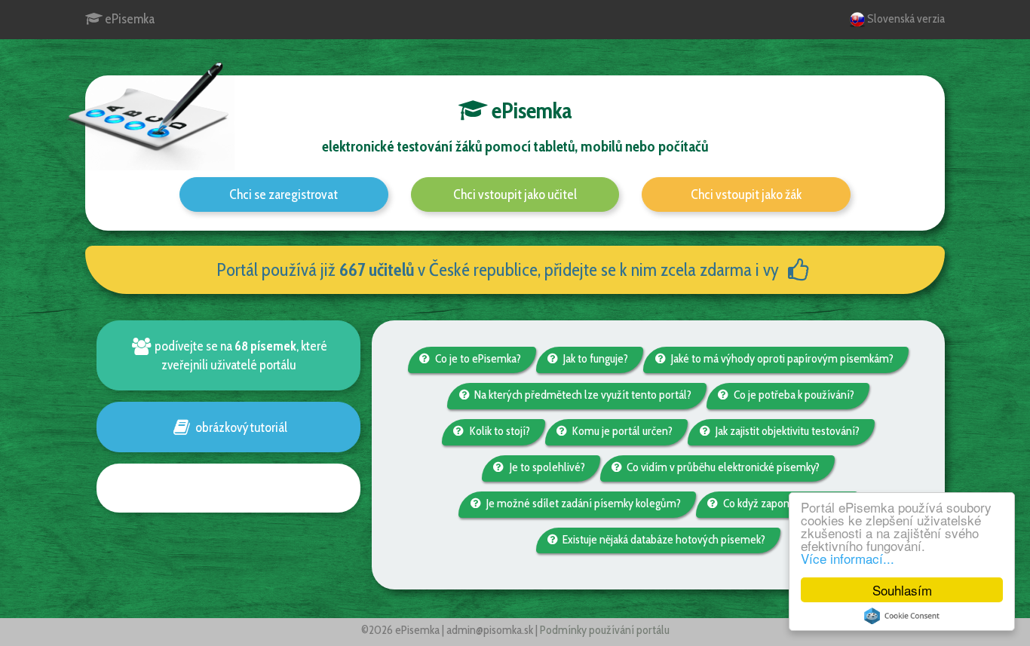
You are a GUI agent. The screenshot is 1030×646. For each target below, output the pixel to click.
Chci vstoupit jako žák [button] (746, 194)
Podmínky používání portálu (605, 630)
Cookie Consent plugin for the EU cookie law (902, 616)
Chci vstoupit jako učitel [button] (515, 194)
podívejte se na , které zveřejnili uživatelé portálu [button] (239, 355)
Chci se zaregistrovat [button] (283, 194)
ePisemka (129, 19)
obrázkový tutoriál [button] (240, 427)
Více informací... (847, 558)
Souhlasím (902, 589)
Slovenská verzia (905, 18)
